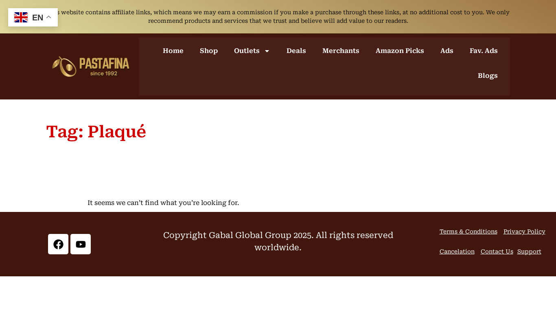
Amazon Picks (400, 51)
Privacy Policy (524, 231)
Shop (209, 51)
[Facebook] (58, 244)
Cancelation (457, 251)
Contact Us (497, 251)
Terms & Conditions (468, 231)
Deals (296, 51)
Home (173, 51)
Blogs (488, 75)
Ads (446, 51)
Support (529, 251)
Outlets (247, 51)
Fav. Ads (484, 51)
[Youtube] (80, 244)
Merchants (340, 51)
